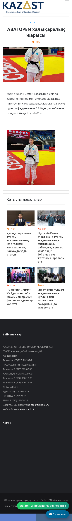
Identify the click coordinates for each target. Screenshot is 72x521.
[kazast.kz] (16, 6)
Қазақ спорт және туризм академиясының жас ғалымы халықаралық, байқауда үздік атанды (19, 243)
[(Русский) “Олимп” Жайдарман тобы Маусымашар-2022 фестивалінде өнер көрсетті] (21, 275)
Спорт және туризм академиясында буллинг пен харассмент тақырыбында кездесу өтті (50, 298)
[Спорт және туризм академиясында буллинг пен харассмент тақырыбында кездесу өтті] (51, 275)
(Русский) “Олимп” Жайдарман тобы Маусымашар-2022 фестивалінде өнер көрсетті (20, 297)
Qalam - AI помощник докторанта (43, 505)
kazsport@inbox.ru (38, 404)
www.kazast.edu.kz (25, 409)
